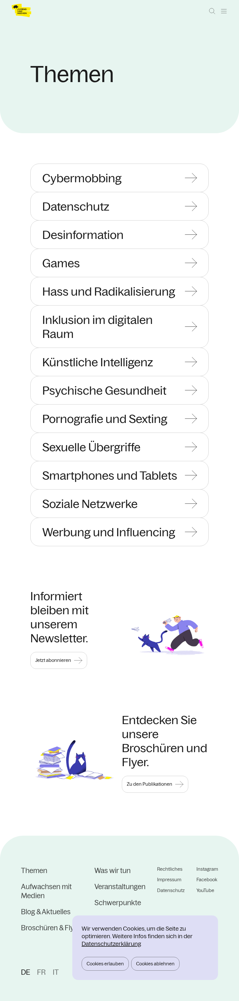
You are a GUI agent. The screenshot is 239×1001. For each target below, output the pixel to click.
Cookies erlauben (105, 964)
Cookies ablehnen (155, 964)
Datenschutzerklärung (111, 943)
